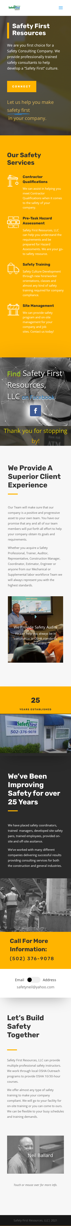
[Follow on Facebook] (35, 410)
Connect (21, 86)
